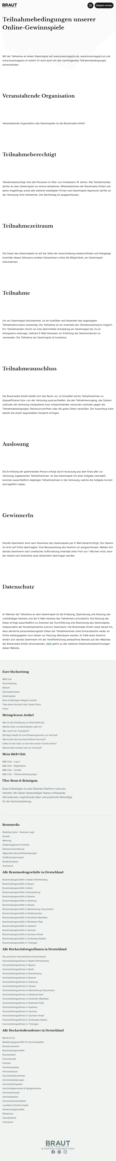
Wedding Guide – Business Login (18, 832)
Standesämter (9, 1117)
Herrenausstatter (10, 1067)
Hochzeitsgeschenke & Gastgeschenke (21, 1088)
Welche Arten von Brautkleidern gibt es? (22, 726)
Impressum (7, 865)
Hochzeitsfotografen (12, 1084)
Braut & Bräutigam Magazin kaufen (19, 700)
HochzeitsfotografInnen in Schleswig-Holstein (24, 1019)
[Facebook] (53, 1152)
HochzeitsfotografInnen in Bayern (18, 965)
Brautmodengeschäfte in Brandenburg (21, 892)
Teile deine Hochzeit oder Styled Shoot (21, 704)
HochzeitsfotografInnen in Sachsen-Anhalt (23, 1015)
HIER (49, 643)
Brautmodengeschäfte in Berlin (17, 888)
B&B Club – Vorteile (11, 770)
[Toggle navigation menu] (90, 5)
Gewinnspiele (8, 696)
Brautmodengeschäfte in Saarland (19, 925)
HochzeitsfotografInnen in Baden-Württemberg (25, 960)
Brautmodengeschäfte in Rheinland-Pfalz (22, 921)
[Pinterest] (59, 1152)
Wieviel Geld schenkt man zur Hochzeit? (22, 747)
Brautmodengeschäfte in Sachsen (19, 930)
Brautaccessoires (10, 1046)
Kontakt (6, 836)
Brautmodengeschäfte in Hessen (18, 904)
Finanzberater (9, 1058)
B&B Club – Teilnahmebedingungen (19, 774)
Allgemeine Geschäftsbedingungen (19, 853)
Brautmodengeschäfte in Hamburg (19, 900)
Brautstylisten (9, 1054)
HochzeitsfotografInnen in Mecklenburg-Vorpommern (28, 990)
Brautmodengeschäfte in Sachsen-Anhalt (22, 934)
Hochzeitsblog (9, 683)
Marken (6, 687)
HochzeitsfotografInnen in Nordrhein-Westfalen (25, 998)
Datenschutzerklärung (13, 848)
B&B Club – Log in (11, 761)
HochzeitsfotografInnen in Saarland (19, 1007)
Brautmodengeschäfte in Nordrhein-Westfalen (25, 917)
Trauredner (7, 1122)
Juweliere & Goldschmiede (15, 1105)
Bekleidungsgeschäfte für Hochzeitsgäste (23, 1042)
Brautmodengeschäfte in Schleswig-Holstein (24, 938)
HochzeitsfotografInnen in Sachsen (19, 1011)
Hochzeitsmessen (11, 691)
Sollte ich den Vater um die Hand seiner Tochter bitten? (29, 743)
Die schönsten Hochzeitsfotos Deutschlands (24, 956)
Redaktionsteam (10, 861)
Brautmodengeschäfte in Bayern (18, 883)
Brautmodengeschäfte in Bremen (18, 896)
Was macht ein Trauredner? (15, 730)
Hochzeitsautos (10, 1071)
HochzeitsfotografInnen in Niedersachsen (22, 994)
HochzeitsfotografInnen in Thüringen (20, 1024)
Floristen (6, 1063)
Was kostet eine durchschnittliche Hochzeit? (24, 739)
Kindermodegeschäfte (13, 1109)
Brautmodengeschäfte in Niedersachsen (22, 913)
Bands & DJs (8, 1037)
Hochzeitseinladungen (13, 1079)
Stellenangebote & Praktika (15, 844)
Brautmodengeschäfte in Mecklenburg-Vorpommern (28, 909)
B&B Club (7, 679)
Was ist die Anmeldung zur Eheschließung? (23, 722)
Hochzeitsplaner (10, 1096)
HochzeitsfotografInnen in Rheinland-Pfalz (23, 1002)
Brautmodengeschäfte (13, 1050)
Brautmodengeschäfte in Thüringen (19, 942)
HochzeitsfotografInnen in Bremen (19, 977)
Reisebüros (7, 1113)
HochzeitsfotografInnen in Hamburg (20, 981)
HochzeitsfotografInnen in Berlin (18, 969)
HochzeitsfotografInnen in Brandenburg (22, 973)
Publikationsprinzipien (13, 857)
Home (5, 708)
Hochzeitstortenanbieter (14, 1100)
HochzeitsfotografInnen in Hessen (19, 986)
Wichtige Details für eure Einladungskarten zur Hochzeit (29, 735)
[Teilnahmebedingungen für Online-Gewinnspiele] (9, 5)
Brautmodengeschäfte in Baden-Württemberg (25, 879)
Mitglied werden (104, 5)
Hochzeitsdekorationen (13, 1075)
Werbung (6, 840)
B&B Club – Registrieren (14, 765)
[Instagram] (65, 1152)
